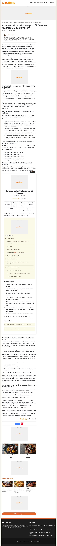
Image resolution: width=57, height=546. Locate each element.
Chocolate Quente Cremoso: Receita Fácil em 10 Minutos (42, 525)
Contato (19, 541)
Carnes (10, 22)
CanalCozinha (5, 22)
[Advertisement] (28, 9)
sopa (15, 252)
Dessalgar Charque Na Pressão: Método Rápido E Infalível (40, 533)
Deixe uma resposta (19, 514)
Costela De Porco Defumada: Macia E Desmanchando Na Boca (7, 489)
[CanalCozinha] (8, 2)
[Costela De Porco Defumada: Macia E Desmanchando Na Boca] (7, 484)
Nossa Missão (34, 541)
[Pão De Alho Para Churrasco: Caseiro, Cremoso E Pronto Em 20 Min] (19, 484)
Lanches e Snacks (43, 2)
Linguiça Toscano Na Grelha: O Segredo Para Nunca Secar (30, 489)
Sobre (38, 541)
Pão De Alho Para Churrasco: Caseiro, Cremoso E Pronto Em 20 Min (19, 489)
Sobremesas (50, 2)
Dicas (31, 2)
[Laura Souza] (5, 35)
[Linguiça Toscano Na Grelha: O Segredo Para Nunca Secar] (31, 484)
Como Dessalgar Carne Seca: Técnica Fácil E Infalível (41, 535)
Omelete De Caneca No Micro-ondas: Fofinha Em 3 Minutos (41, 530)
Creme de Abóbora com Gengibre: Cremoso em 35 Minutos (41, 527)
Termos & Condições (25, 541)
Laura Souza (11, 34)
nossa (11, 90)
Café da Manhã (36, 2)
